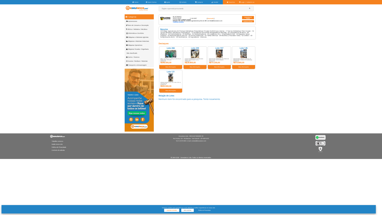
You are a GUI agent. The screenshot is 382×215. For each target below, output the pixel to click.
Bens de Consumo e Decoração (138, 25)
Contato (183, 2)
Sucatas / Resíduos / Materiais (138, 61)
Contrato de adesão (58, 150)
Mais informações (171, 67)
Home (136, 2)
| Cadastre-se (249, 2)
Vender (215, 2)
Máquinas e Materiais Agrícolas (138, 37)
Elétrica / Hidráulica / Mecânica (137, 29)
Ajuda (168, 2)
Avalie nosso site (57, 144)
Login (243, 2)
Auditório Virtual (248, 21)
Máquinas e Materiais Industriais (138, 41)
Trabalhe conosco (57, 141)
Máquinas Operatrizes (135, 45)
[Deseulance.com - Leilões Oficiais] (137, 9)
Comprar (200, 2)
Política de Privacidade (59, 147)
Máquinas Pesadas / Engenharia (138, 49)
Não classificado (131, 53)
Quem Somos (152, 2)
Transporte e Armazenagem (137, 65)
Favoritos (231, 2)
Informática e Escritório (136, 33)
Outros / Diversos (133, 57)
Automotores (132, 21)
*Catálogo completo (178, 22)
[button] (249, 8)
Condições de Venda (248, 17)
